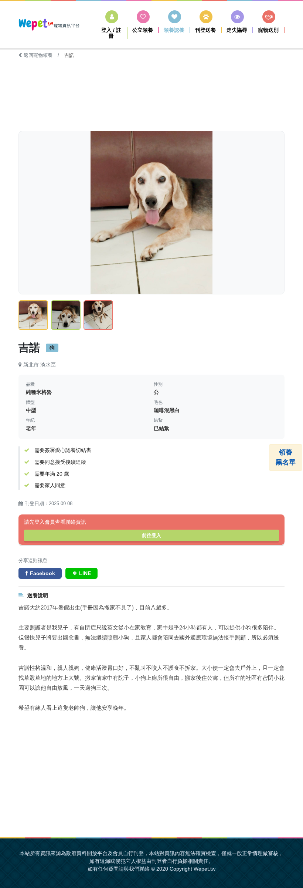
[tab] (33, 315)
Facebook (42, 573)
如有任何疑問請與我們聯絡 (119, 869)
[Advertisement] (151, 91)
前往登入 (151, 535)
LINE (85, 573)
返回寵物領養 (39, 55)
